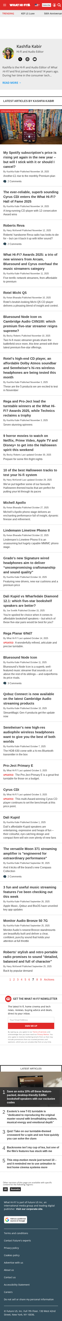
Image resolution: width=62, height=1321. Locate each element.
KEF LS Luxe (28, 13)
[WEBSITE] (27, 59)
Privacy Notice (43, 1034)
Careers (8, 1292)
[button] (59, 5)
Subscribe (46, 5)
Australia (15, 1189)
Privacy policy (11, 1247)
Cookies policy (12, 1255)
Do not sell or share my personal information (29, 1299)
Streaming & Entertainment (14, 111)
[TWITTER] (20, 59)
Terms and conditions (16, 1233)
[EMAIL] (34, 59)
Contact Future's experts (17, 1240)
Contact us (10, 1277)
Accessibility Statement (17, 1284)
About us (9, 1270)
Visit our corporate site (29, 1209)
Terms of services (40, 1032)
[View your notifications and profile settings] (29, 5)
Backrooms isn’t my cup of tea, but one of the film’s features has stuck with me (33, 1149)
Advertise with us (13, 1262)
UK (5, 1189)
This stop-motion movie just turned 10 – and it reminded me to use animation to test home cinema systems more (32, 1164)
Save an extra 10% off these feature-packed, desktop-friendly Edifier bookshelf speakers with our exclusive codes (31, 1097)
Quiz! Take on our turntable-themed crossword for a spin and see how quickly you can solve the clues (33, 1135)
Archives (49, 979)
